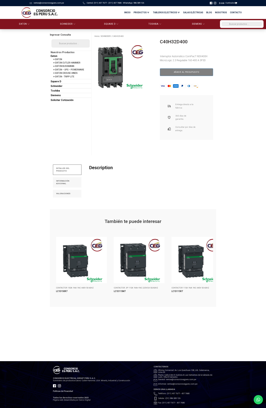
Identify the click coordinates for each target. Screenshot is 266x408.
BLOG (209, 12)
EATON (23, 24)
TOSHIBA (153, 24)
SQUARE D (110, 24)
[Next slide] (210, 267)
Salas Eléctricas (193, 12)
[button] (258, 399)
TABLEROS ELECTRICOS (165, 12)
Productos (140, 12)
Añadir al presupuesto (186, 72)
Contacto (236, 12)
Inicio (127, 12)
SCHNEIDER (66, 24)
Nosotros (221, 12)
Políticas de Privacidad (63, 391)
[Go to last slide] (55, 267)
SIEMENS (197, 24)
